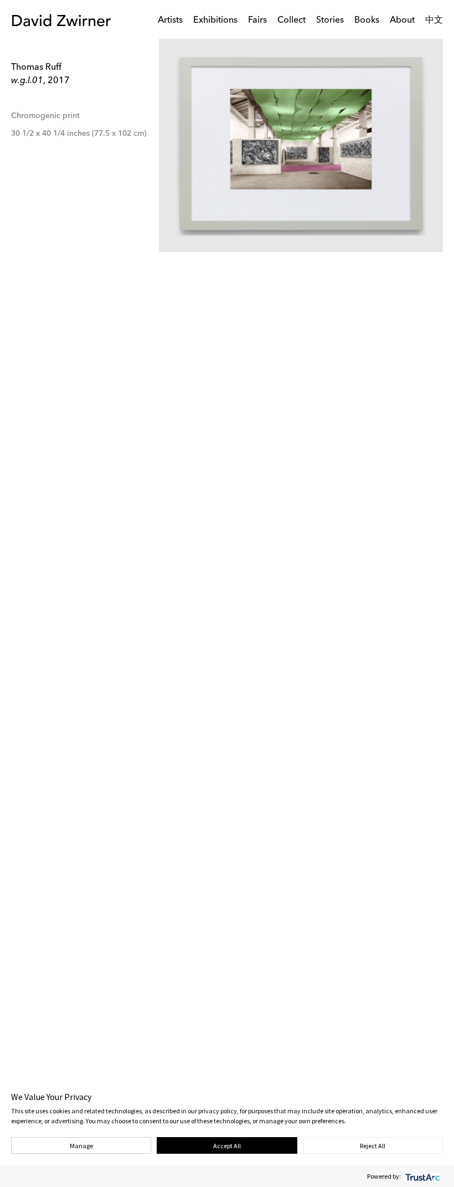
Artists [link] (170, 20)
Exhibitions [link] (215, 20)
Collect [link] (291, 20)
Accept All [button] (227, 1146)
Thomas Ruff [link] (36, 67)
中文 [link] (434, 20)
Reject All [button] (372, 1146)
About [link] (402, 20)
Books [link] (366, 20)
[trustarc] (421, 1176)
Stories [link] (330, 20)
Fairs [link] (257, 20)
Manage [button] (81, 1146)
